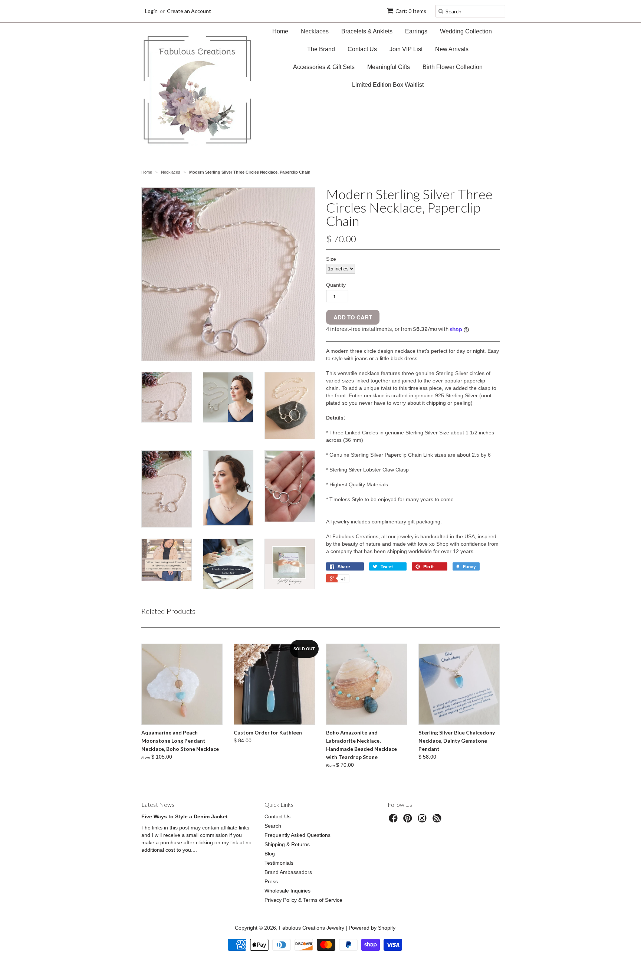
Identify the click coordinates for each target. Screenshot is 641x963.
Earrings (416, 31)
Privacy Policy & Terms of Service (303, 900)
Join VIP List (406, 49)
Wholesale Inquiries (287, 891)
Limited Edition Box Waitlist (388, 85)
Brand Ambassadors (288, 872)
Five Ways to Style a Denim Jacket (184, 816)
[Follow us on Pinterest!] (408, 820)
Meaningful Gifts (388, 67)
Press (271, 881)
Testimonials (278, 863)
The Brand (321, 49)
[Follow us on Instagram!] (423, 820)
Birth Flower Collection (453, 67)
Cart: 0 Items (410, 11)
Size (331, 259)
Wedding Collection (466, 31)
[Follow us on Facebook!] (394, 820)
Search (272, 826)
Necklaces (315, 31)
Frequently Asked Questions (297, 835)
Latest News (157, 804)
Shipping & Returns (287, 844)
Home (280, 31)
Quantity (336, 285)
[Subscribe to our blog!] (438, 820)
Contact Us (362, 49)
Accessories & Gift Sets (324, 67)
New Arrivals (452, 49)
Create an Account (189, 11)
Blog (269, 854)
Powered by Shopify (372, 928)
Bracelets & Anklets (366, 31)
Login (151, 11)
